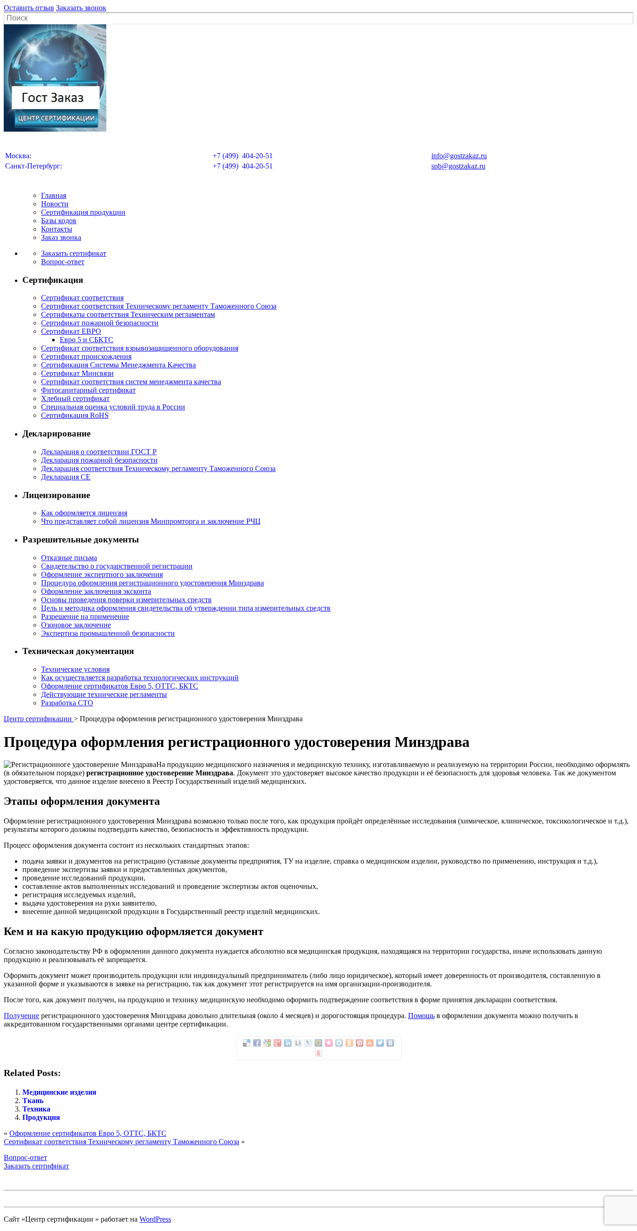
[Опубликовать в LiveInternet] (298, 1043)
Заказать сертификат (73, 253)
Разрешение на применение (85, 616)
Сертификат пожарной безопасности (100, 323)
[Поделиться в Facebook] (257, 1043)
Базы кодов (58, 221)
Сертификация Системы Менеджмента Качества (118, 365)
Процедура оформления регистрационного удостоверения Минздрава (152, 583)
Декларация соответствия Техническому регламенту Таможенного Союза (158, 468)
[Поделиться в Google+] (277, 1043)
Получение (21, 1016)
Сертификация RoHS (75, 415)
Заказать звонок (81, 8)
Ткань (32, 1100)
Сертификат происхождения (86, 356)
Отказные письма (69, 558)
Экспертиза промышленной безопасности (108, 633)
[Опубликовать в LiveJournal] (308, 1043)
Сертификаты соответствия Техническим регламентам (128, 314)
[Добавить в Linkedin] (287, 1043)
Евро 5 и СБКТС (86, 340)
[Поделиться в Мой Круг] (339, 1043)
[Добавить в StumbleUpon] (370, 1043)
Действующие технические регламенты (104, 694)
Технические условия (75, 669)
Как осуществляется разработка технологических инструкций (140, 678)
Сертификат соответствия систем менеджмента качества (131, 382)
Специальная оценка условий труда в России (113, 407)
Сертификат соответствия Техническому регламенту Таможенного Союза (159, 306)
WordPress (155, 1219)
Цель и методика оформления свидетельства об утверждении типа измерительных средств (186, 608)
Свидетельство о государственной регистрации (117, 566)
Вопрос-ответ (62, 262)
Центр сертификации (39, 719)
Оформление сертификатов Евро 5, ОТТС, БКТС (119, 686)
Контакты (56, 229)
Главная (53, 195)
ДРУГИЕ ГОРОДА (318, 179)
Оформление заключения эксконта (96, 591)
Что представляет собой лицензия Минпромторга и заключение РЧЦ (151, 521)
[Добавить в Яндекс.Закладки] (318, 1053)
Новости (55, 204)
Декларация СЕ (65, 477)
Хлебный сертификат (75, 398)
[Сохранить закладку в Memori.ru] (328, 1043)
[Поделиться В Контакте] (390, 1043)
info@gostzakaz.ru (459, 156)
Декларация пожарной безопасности (99, 460)
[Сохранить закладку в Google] (267, 1043)
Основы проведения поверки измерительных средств (126, 600)
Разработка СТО (67, 703)
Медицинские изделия (59, 1092)
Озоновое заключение (76, 625)
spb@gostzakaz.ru (458, 166)
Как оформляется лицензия (84, 513)
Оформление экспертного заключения (102, 574)
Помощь (421, 1016)
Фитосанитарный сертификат (88, 390)
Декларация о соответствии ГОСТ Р (99, 452)
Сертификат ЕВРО (71, 331)
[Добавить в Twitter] (380, 1043)
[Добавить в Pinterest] (359, 1043)
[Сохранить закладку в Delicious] (246, 1043)
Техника (36, 1109)
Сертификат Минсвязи (77, 373)
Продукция (41, 1117)
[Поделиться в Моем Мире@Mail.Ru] (318, 1043)
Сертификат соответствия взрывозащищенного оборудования (139, 348)
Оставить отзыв (29, 8)
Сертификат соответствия (82, 298)
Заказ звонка (61, 237)
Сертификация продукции (83, 212)
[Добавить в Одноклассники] (349, 1043)
